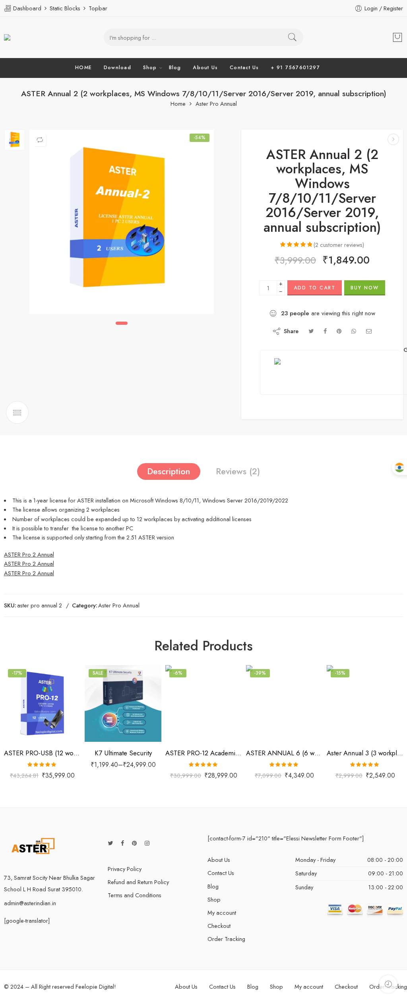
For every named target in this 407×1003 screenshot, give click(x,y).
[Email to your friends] (369, 331)
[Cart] (397, 37)
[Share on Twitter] (311, 331)
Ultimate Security (102, 682)
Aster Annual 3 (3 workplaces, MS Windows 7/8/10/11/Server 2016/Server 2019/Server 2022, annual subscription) (365, 753)
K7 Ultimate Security (123, 753)
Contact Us (244, 67)
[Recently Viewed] (388, 984)
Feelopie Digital (95, 986)
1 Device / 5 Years (107, 728)
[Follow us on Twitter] (110, 843)
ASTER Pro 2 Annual (29, 554)
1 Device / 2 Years (107, 704)
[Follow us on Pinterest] (134, 843)
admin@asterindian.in (30, 903)
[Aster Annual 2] (14, 140)
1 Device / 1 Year (107, 692)
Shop (150, 67)
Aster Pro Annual (216, 104)
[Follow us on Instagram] (147, 843)
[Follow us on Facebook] (122, 843)
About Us (205, 67)
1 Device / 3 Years (107, 716)
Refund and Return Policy (138, 882)
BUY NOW (365, 287)
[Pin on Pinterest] (339, 331)
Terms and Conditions (134, 895)
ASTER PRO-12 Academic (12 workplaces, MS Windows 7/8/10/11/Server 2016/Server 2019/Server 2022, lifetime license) (203, 753)
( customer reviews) (339, 245)
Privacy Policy (124, 869)
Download (117, 67)
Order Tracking (226, 939)
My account (221, 912)
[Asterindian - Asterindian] (21, 37)
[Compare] (39, 140)
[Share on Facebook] (325, 331)
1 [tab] (121, 323)
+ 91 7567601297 (295, 67)
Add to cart (314, 287)
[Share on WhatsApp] (353, 331)
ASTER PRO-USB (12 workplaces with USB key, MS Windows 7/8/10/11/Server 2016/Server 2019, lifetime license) (42, 753)
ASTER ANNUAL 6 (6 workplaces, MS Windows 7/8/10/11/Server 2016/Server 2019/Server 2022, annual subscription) (284, 753)
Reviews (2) (238, 471)
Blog (175, 67)
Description (168, 471)
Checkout (219, 926)
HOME (83, 67)
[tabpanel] (121, 224)
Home (178, 104)
